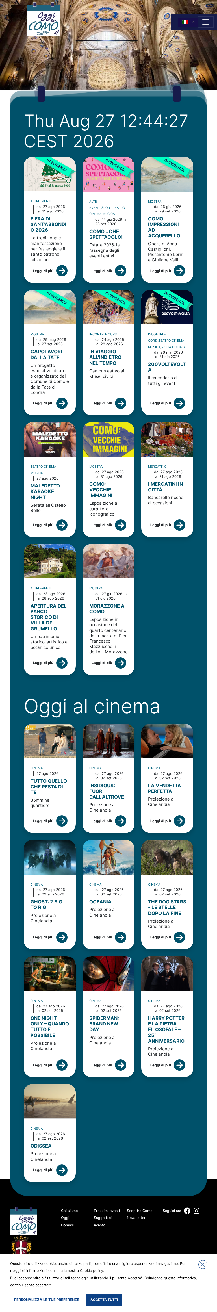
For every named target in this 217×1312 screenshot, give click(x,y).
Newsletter (136, 1218)
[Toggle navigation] (206, 22)
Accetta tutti (104, 1300)
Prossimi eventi (107, 1211)
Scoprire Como (140, 1211)
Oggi (65, 1218)
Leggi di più (43, 271)
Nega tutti (202, 1264)
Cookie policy (91, 1270)
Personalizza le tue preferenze (46, 1300)
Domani (67, 1225)
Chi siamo (69, 1211)
